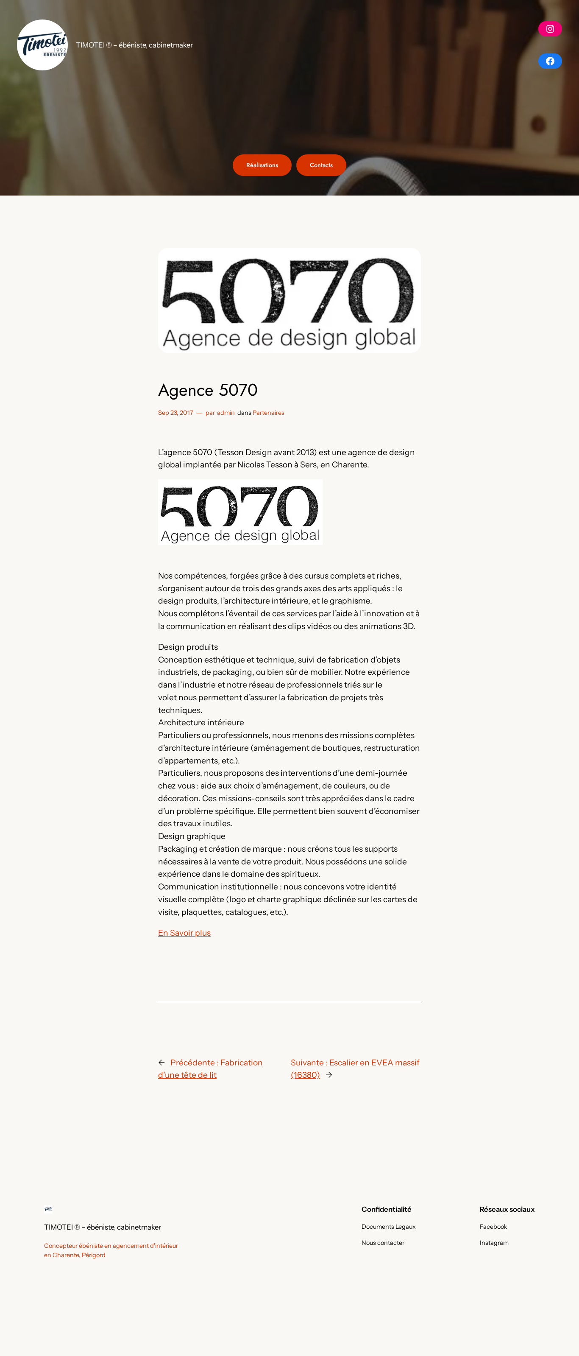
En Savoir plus (184, 933)
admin (226, 413)
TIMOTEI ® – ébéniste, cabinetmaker (134, 45)
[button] (42, 45)
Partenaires (268, 413)
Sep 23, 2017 (175, 413)
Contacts (321, 165)
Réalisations (262, 165)
